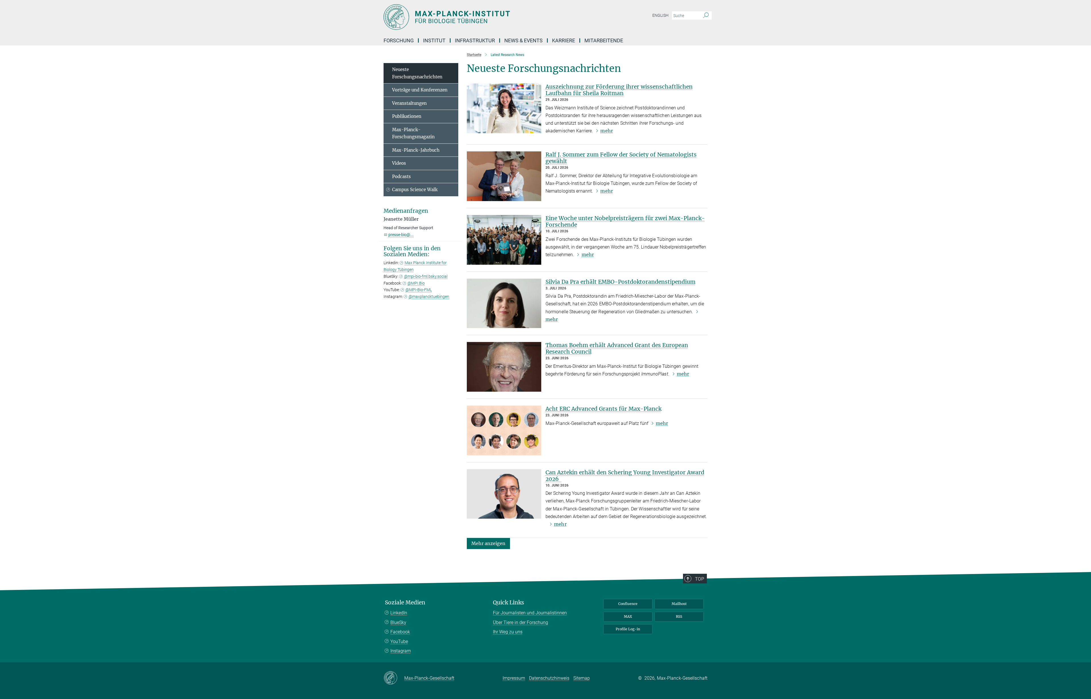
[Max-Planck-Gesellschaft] (394, 678)
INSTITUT (434, 40)
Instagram (400, 651)
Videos (399, 163)
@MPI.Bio (416, 283)
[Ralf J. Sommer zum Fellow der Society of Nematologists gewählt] (504, 176)
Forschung (399, 40)
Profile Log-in (628, 629)
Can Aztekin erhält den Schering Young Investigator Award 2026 (625, 475)
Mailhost (679, 604)
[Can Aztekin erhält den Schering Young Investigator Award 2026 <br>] (504, 494)
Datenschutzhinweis (549, 678)
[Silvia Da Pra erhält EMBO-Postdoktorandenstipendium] (504, 303)
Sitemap (581, 678)
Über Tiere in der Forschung (520, 622)
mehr (606, 130)
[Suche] (706, 16)
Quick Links (508, 602)
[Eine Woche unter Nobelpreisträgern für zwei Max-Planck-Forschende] (504, 240)
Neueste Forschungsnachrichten (417, 73)
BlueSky (398, 622)
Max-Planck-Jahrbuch (416, 150)
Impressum (514, 678)
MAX (628, 616)
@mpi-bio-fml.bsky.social (425, 276)
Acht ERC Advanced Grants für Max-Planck (603, 408)
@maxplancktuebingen (429, 296)
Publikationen (406, 116)
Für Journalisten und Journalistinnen (530, 612)
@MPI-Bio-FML (418, 289)
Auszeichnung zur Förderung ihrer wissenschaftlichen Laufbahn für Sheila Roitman (619, 90)
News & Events (523, 40)
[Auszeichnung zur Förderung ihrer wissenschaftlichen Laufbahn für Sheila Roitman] (504, 108)
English (660, 15)
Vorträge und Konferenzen (419, 90)
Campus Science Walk (415, 189)
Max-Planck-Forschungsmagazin (413, 133)
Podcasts (401, 176)
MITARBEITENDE (603, 40)
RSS (679, 616)
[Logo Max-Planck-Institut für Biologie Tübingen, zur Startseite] (490, 17)
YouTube (399, 641)
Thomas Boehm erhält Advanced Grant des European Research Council (617, 348)
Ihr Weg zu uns (507, 632)
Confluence (628, 604)
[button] (488, 543)
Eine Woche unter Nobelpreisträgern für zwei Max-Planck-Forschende (625, 221)
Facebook (400, 632)
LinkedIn (398, 612)
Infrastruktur (475, 40)
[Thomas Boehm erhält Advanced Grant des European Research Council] (504, 367)
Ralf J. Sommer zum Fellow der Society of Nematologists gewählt (621, 157)
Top (699, 579)
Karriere (563, 40)
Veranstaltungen (409, 103)
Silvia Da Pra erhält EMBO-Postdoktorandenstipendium (621, 281)
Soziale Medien (405, 602)
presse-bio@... (401, 234)
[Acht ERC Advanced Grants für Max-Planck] (504, 430)
